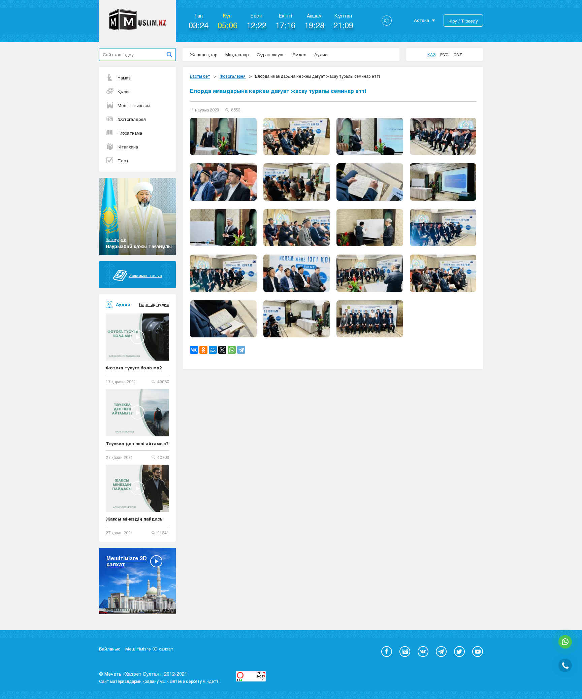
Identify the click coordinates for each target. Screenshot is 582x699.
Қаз (431, 54)
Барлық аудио (154, 304)
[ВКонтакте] (194, 350)
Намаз (124, 77)
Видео (299, 54)
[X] (222, 350)
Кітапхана (128, 146)
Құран (124, 91)
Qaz (457, 54)
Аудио (320, 54)
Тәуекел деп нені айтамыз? (137, 443)
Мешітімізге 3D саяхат (149, 649)
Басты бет (200, 76)
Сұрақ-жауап (271, 54)
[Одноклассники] (203, 350)
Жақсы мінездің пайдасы (135, 519)
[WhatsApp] (232, 350)
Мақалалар (237, 54)
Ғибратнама (130, 133)
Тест (123, 160)
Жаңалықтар (203, 54)
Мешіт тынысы (134, 105)
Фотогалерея (132, 119)
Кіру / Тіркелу (463, 21)
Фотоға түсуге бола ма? (134, 367)
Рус (444, 54)
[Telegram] (241, 350)
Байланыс (109, 649)
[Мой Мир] (213, 350)
